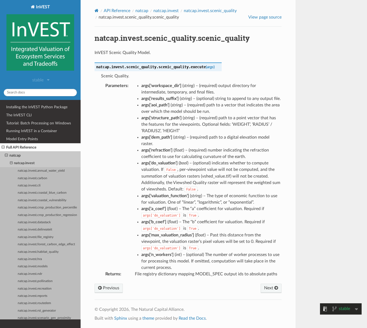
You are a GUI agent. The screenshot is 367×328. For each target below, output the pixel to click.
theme (148, 318)
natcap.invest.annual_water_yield (41, 170)
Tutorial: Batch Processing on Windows (38, 123)
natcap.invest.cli (29, 185)
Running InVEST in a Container (31, 131)
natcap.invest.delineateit (35, 229)
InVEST (42, 7)
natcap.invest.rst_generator (37, 310)
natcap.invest (24, 163)
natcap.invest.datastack (34, 222)
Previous (110, 288)
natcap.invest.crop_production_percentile (47, 207)
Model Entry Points (22, 139)
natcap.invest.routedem (34, 303)
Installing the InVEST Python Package (36, 107)
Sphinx (120, 318)
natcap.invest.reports (32, 295)
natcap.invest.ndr (30, 273)
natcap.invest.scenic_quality (210, 11)
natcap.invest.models (33, 266)
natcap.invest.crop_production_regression (47, 215)
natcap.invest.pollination (35, 281)
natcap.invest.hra (30, 259)
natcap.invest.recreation (35, 288)
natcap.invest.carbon (32, 178)
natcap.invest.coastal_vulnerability (42, 200)
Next (269, 288)
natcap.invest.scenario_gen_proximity (44, 317)
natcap (15, 155)
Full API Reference (21, 147)
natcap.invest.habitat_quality (38, 251)
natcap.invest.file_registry (35, 237)
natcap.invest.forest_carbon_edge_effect (46, 244)
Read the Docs (192, 318)
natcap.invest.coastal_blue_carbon (42, 192)
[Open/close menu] (3, 147)
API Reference (117, 11)
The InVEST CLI (19, 115)
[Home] (97, 10)
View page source (265, 17)
